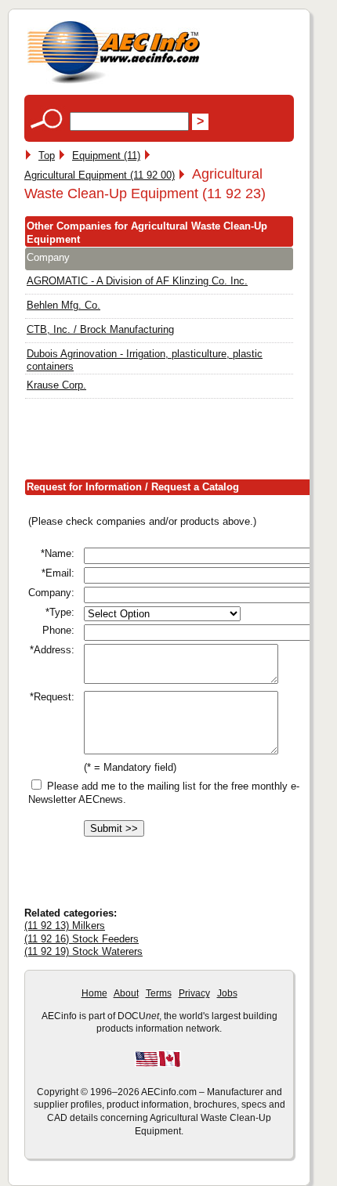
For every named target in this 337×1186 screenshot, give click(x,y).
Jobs (227, 993)
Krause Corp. (56, 385)
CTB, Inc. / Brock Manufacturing (100, 329)
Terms (159, 993)
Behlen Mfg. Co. (63, 305)
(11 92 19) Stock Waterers (83, 951)
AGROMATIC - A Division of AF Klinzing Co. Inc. (137, 281)
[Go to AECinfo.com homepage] (113, 82)
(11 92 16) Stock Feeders (81, 939)
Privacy (194, 993)
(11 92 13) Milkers (64, 925)
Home (94, 993)
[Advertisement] (180, 441)
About (126, 993)
